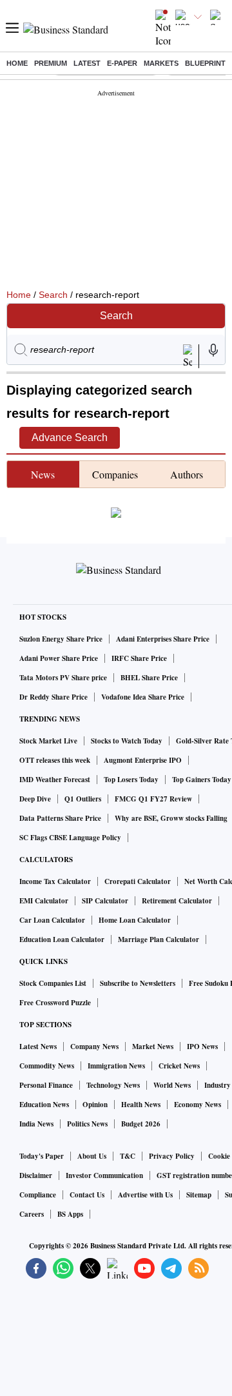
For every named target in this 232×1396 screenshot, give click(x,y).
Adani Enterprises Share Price (162, 639)
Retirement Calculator (177, 900)
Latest (87, 63)
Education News (44, 1104)
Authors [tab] (186, 474)
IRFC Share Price (139, 658)
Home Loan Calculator (135, 920)
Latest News (38, 1046)
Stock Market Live (48, 740)
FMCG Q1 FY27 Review (153, 798)
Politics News (87, 1123)
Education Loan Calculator (61, 939)
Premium (50, 63)
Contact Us (87, 1194)
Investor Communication (104, 1175)
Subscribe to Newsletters (137, 983)
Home (17, 63)
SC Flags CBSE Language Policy (70, 837)
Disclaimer (35, 1175)
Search (53, 295)
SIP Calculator (105, 900)
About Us (91, 1156)
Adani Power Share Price (58, 658)
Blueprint (205, 63)
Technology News (113, 1085)
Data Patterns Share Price (60, 818)
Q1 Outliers (82, 798)
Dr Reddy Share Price (53, 697)
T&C (127, 1156)
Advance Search (70, 437)
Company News (94, 1046)
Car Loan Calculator (52, 920)
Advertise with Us (145, 1194)
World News (172, 1085)
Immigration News (116, 1065)
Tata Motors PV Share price (63, 677)
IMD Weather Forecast (54, 779)
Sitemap (198, 1194)
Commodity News (46, 1065)
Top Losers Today (131, 779)
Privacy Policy (172, 1156)
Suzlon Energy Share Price (60, 639)
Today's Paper (41, 1156)
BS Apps (70, 1214)
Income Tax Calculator (55, 881)
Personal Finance (46, 1085)
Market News (152, 1046)
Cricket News (179, 1065)
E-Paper (122, 63)
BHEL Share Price (149, 677)
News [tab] (43, 474)
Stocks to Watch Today (126, 740)
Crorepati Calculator (137, 881)
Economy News (197, 1104)
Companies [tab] (115, 474)
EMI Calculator (43, 900)
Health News (140, 1104)
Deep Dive (35, 798)
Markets (161, 63)
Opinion (95, 1104)
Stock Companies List (52, 983)
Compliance (37, 1194)
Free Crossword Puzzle (55, 1002)
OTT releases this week (54, 760)
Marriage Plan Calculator (158, 939)
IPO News (202, 1046)
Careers (31, 1214)
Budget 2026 (140, 1123)
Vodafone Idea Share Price (142, 697)
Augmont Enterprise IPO (143, 760)
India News (36, 1123)
